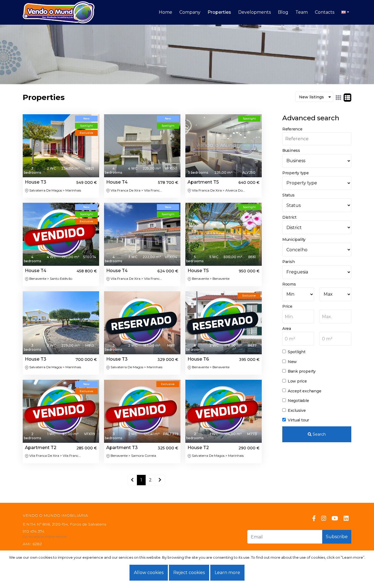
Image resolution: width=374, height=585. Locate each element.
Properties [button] (219, 12)
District (289, 217)
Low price (297, 381)
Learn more (227, 572)
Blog (283, 12)
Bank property (302, 371)
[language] (345, 12)
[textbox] (298, 317)
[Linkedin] (346, 518)
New (292, 361)
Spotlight (297, 351)
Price (287, 306)
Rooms (289, 284)
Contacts (324, 12)
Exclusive (297, 410)
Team (301, 12)
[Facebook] (313, 518)
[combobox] (298, 316)
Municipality (294, 239)
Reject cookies (189, 572)
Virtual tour (298, 420)
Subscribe (337, 536)
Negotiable (298, 400)
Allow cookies (148, 572)
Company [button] (189, 12)
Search (319, 434)
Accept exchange (304, 391)
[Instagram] (323, 518)
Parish (288, 261)
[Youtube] (335, 518)
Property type (295, 172)
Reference (292, 129)
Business (291, 150)
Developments (254, 12)
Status (288, 195)
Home (165, 12)
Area (286, 328)
